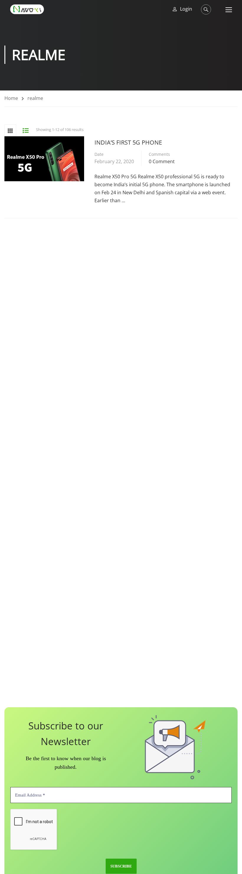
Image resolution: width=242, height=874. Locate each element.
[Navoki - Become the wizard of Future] (27, 9)
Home (11, 98)
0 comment (162, 161)
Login (186, 9)
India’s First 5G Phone (128, 142)
